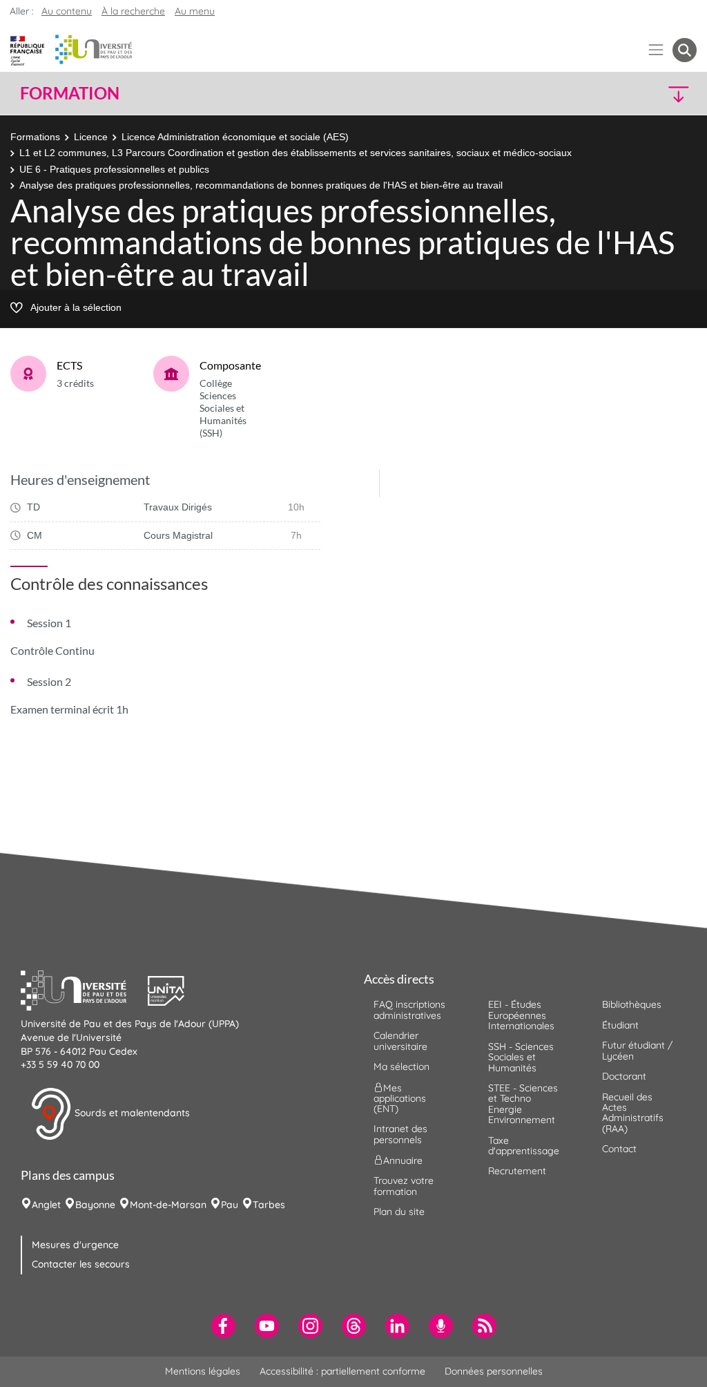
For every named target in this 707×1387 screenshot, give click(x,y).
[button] (614, 93)
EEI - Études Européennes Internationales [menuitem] (521, 1015)
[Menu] (656, 50)
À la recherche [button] (133, 11)
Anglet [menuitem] (46, 1204)
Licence (91, 136)
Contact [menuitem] (619, 1148)
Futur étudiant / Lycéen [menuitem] (637, 1050)
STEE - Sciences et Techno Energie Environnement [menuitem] (523, 1104)
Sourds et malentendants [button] (131, 1113)
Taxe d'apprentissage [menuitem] (523, 1145)
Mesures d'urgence (75, 1244)
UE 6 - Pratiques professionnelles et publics (114, 169)
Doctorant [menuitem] (624, 1076)
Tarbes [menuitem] (269, 1204)
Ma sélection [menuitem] (401, 1066)
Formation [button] (69, 93)
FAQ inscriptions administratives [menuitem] (409, 1009)
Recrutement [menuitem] (517, 1171)
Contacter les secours (81, 1264)
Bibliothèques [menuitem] (631, 1004)
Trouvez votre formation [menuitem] (404, 1185)
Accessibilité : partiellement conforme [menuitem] (342, 1371)
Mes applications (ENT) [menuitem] (400, 1098)
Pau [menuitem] (229, 1204)
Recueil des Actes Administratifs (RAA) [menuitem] (633, 1113)
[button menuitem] (684, 50)
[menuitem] (223, 1326)
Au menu (195, 11)
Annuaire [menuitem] (403, 1160)
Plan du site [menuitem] (399, 1211)
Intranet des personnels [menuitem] (400, 1133)
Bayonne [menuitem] (95, 1204)
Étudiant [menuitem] (620, 1025)
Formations (35, 136)
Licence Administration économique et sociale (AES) (235, 136)
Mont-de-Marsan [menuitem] (168, 1204)
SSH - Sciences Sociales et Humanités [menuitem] (521, 1057)
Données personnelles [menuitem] (494, 1371)
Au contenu (66, 11)
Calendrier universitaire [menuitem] (400, 1040)
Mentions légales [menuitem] (202, 1371)
